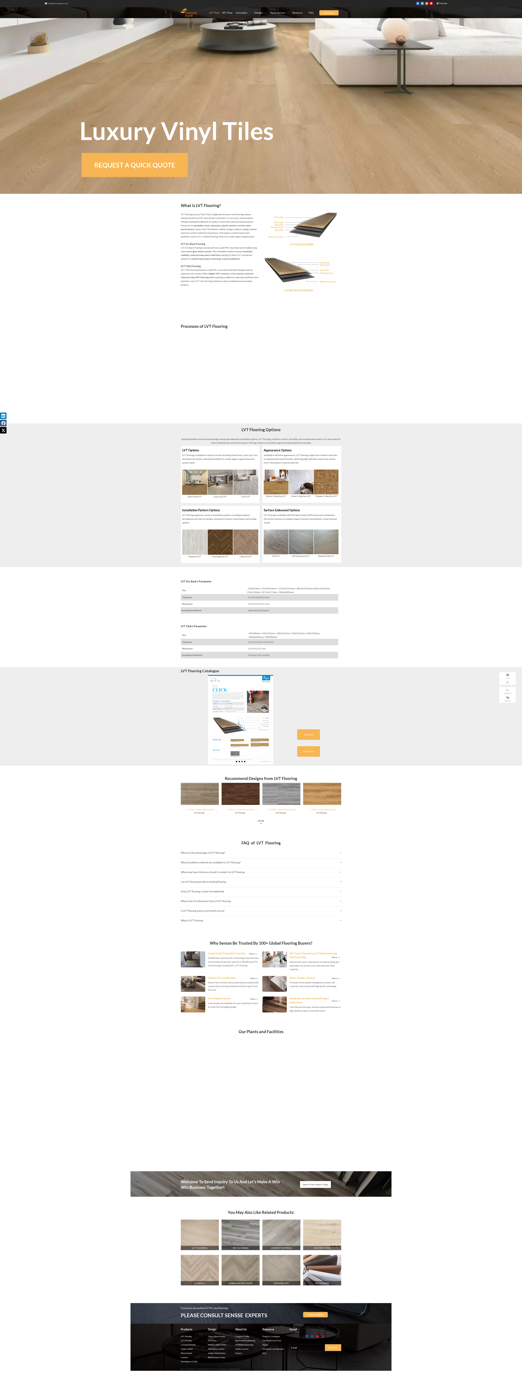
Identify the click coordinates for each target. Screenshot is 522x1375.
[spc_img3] (193, 984)
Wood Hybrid (186, 1353)
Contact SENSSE (315, 1314)
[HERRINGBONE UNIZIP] (241, 1270)
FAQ (264, 1353)
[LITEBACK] (200, 1270)
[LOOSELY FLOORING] (281, 1235)
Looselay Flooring (188, 1345)
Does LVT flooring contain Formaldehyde (202, 891)
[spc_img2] (274, 959)
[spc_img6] (274, 1004)
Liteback (184, 1357)
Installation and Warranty (273, 1349)
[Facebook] (418, 3)
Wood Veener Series (217, 1357)
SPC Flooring (186, 1336)
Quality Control (241, 1349)
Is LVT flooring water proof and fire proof (202, 910)
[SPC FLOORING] (241, 1235)
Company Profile (242, 1336)
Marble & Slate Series (217, 1345)
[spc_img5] (193, 1004)
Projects (238, 1353)
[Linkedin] (422, 3)
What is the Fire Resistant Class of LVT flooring (206, 901)
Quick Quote (308, 751)
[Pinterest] (431, 3)
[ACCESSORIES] (322, 1270)
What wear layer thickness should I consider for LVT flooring (213, 872)
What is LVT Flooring (192, 920)
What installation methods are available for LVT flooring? (211, 862)
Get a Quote (329, 13)
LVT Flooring (186, 1340)
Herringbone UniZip (189, 1361)
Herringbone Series (216, 1349)
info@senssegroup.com (58, 3)
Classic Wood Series (216, 1336)
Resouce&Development (245, 1340)
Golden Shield (187, 1349)
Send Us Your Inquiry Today (315, 1184)
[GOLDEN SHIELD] (322, 1235)
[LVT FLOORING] (200, 1235)
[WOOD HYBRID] (281, 1270)
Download (308, 734)
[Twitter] (3, 430)
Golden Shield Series (217, 1353)
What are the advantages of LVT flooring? (203, 852)
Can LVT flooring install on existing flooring (203, 881)
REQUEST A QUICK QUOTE (134, 165)
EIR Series (212, 1340)
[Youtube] (426, 3)
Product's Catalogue (271, 1336)
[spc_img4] (274, 984)
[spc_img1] (193, 959)
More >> (253, 954)
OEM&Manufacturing (244, 1345)
